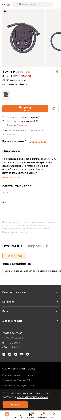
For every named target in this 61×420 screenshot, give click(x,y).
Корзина (30, 415)
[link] (5, 11)
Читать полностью (11, 178)
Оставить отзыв (17, 130)
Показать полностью (13, 232)
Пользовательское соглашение (17, 375)
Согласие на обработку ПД (16, 380)
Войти (54, 417)
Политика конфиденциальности (18, 385)
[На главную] (6, 4)
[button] (56, 4)
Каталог (18, 417)
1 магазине (22, 125)
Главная (7, 417)
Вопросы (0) (37, 246)
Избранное (42, 415)
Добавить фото (37, 141)
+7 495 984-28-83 (12, 333)
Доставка (11, 121)
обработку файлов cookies (32, 397)
